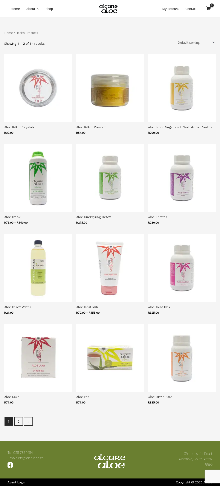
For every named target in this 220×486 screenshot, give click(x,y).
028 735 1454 (23, 453)
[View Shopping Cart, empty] (208, 8)
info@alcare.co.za (31, 458)
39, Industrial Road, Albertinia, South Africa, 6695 (195, 459)
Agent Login (16, 482)
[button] (37, 8)
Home (15, 8)
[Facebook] (10, 464)
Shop (49, 8)
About (30, 8)
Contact (191, 8)
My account (170, 8)
